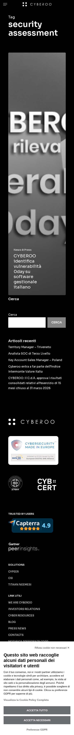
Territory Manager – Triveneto (29, 347)
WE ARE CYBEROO (20, 602)
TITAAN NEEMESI (19, 584)
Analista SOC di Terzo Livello (29, 353)
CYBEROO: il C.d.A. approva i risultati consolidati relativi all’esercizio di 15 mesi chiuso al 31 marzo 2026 (35, 383)
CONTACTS (16, 635)
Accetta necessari (37, 720)
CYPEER (13, 571)
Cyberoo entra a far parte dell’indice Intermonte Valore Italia (34, 369)
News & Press (22, 249)
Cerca (12, 315)
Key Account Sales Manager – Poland (35, 360)
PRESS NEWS (17, 628)
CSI (10, 578)
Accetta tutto (37, 710)
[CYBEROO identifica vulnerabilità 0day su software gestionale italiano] (37, 174)
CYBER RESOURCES (21, 615)
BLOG (12, 622)
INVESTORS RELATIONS (24, 609)
